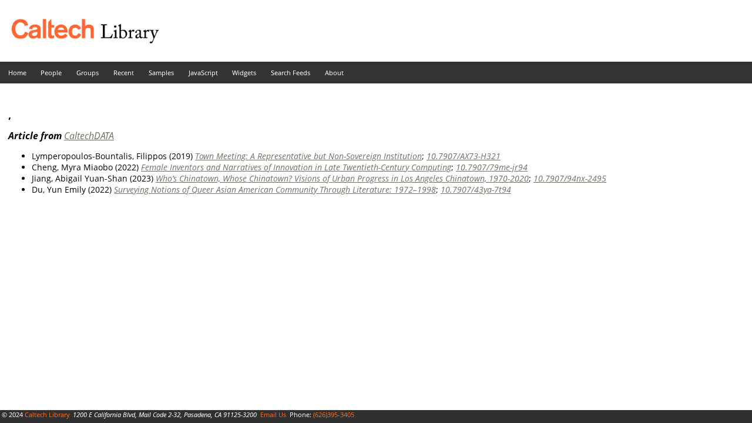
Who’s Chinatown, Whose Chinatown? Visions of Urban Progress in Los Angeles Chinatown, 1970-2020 (342, 178)
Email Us (273, 414)
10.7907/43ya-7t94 (476, 189)
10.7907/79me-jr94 (492, 167)
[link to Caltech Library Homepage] (79, 40)
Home (17, 72)
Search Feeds (290, 72)
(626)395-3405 (333, 414)
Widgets (244, 72)
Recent (123, 72)
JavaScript (203, 72)
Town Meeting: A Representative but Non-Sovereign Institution (308, 156)
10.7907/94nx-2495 (569, 178)
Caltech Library (47, 414)
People (51, 72)
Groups (87, 72)
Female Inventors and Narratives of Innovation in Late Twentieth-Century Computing (296, 167)
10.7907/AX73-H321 (464, 156)
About (334, 72)
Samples (161, 72)
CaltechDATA (89, 135)
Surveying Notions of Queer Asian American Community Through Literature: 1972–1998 (275, 189)
